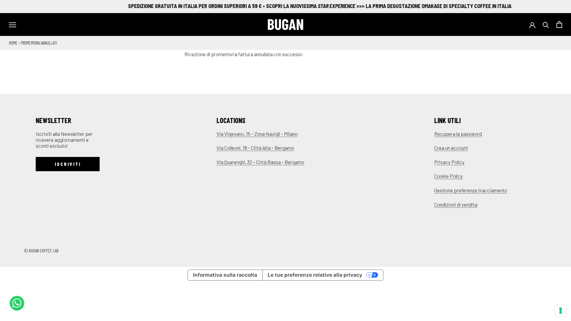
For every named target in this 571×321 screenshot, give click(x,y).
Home (13, 42)
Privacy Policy (449, 162)
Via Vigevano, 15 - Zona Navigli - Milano (257, 134)
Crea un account (451, 148)
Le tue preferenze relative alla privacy (315, 275)
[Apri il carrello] (559, 24)
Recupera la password (458, 134)
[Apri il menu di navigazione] (12, 24)
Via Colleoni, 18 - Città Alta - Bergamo (255, 148)
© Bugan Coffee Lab (41, 250)
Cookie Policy (448, 176)
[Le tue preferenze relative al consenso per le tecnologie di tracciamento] (560, 310)
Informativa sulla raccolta (225, 275)
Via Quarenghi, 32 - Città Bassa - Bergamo (260, 162)
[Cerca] (546, 24)
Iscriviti (68, 164)
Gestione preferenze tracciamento (470, 190)
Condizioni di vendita (455, 204)
